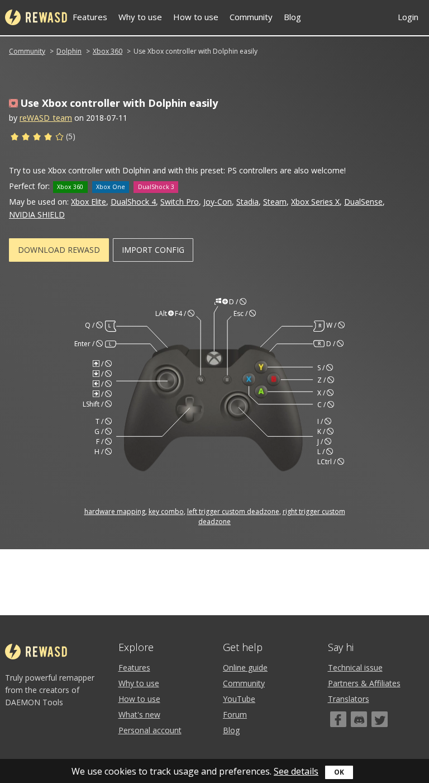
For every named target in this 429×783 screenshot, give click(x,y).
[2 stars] (25, 138)
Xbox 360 (107, 51)
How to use (195, 16)
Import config (153, 249)
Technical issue (355, 667)
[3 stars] (36, 138)
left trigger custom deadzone (233, 511)
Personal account (150, 730)
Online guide (245, 667)
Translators (348, 699)
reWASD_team (46, 117)
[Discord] (359, 719)
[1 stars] (14, 138)
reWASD (36, 17)
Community (251, 16)
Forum (235, 714)
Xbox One (110, 187)
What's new (139, 714)
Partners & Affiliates (364, 683)
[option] (214, 412)
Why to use (140, 16)
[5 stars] (59, 138)
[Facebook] (338, 719)
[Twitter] (379, 719)
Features (90, 16)
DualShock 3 (156, 187)
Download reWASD (59, 249)
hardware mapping (114, 511)
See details (296, 771)
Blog (292, 16)
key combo (166, 511)
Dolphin (69, 51)
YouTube (239, 699)
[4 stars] (48, 138)
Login (408, 16)
